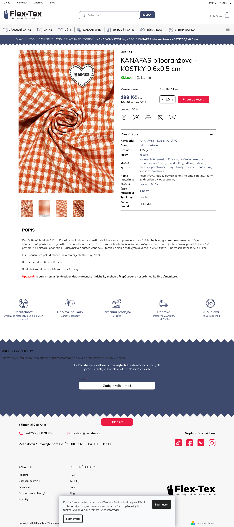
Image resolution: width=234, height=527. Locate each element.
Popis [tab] (28, 230)
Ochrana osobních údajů (32, 493)
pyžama (200, 163)
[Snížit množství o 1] (162, 99)
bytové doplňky (173, 163)
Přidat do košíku (193, 99)
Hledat (147, 14)
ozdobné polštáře (151, 163)
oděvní (189, 163)
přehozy (145, 167)
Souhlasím (161, 504)
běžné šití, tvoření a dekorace (185, 159)
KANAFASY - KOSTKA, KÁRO (158, 140)
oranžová (152, 145)
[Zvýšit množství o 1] (172, 99)
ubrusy (179, 167)
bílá (142, 145)
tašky (169, 167)
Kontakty (22, 2)
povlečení (191, 167)
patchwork (158, 167)
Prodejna (23, 474)
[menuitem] (19, 29)
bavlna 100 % (149, 184)
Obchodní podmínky (29, 480)
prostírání (158, 171)
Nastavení (73, 518)
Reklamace (25, 487)
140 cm (144, 190)
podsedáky (205, 167)
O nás (6, 2)
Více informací (110, 510)
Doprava (38, 2)
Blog (52, 2)
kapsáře (145, 171)
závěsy (144, 159)
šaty (153, 159)
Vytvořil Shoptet (207, 523)
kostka (144, 154)
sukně (160, 159)
